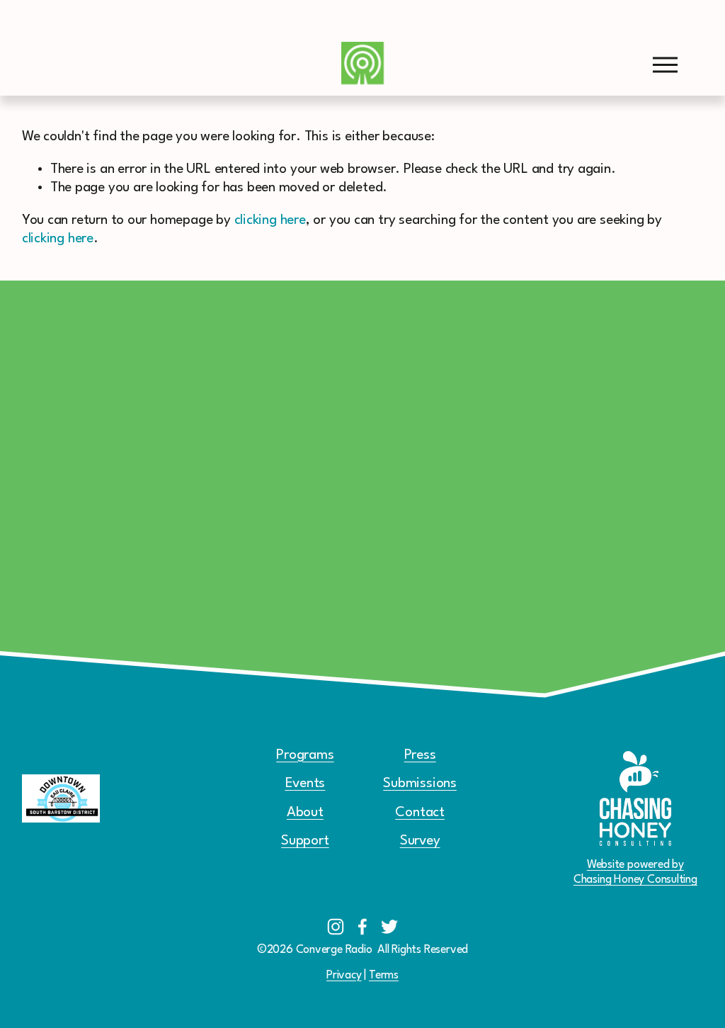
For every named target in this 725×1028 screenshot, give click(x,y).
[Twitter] (389, 926)
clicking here (270, 220)
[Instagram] (335, 926)
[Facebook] (362, 926)
